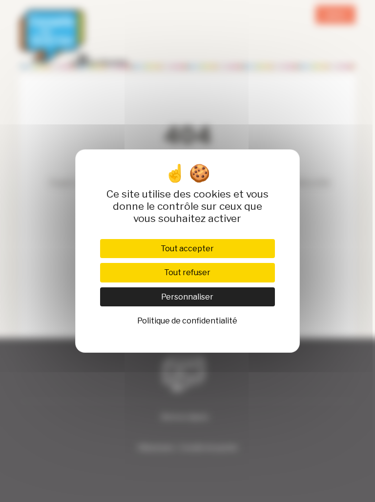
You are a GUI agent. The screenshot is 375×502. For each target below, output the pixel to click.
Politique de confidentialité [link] (187, 320)
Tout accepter (187, 248)
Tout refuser (187, 272)
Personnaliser (187, 296)
